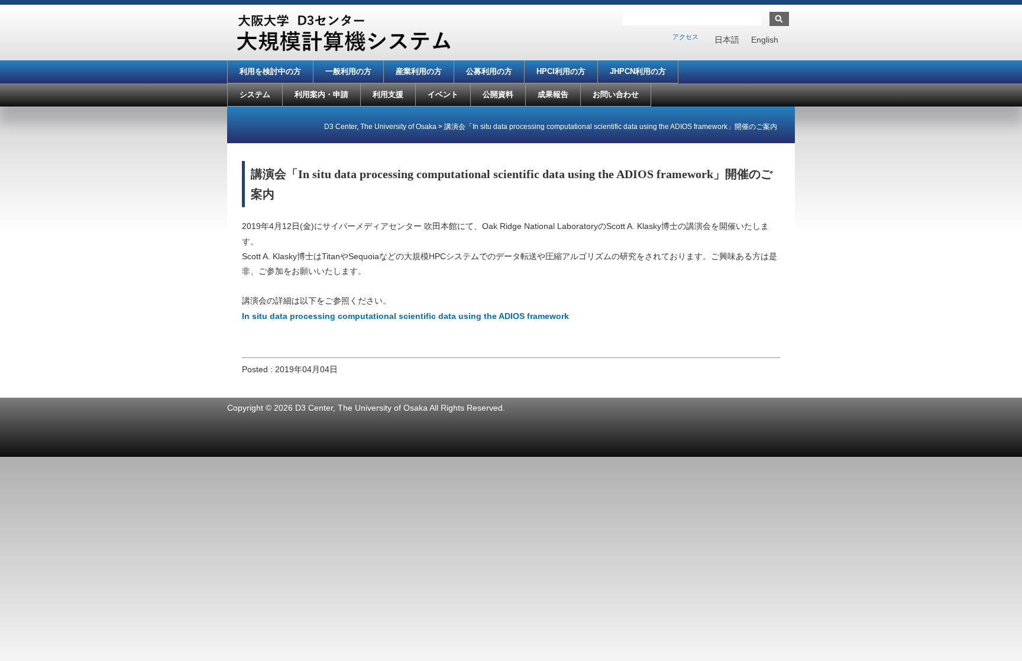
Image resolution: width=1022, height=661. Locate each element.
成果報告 (553, 94)
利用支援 (388, 94)
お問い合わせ (616, 94)
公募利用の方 (489, 71)
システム (255, 94)
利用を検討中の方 (270, 71)
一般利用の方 (348, 71)
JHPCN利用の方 (638, 71)
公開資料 (498, 94)
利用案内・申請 (321, 94)
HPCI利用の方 (561, 71)
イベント (443, 94)
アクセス (685, 36)
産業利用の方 (419, 71)
